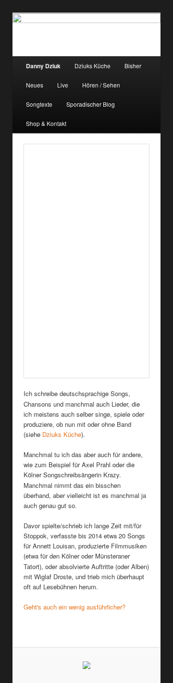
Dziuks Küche (92, 66)
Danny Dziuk (43, 66)
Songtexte (39, 104)
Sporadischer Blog (90, 104)
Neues (34, 85)
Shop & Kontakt (46, 123)
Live (62, 85)
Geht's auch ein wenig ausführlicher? (74, 606)
